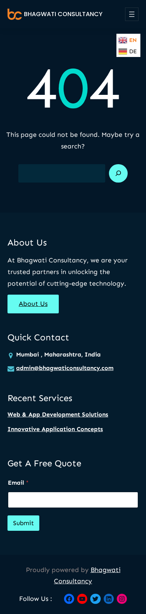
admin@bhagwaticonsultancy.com (64, 367)
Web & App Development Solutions (57, 414)
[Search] (118, 173)
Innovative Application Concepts (55, 429)
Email (18, 482)
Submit (23, 523)
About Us (33, 304)
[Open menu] (132, 14)
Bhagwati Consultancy (63, 14)
